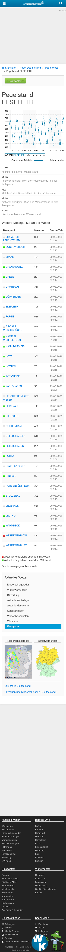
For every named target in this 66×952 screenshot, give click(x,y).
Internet (8, 927)
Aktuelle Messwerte (18, 605)
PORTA (10, 455)
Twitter (41, 927)
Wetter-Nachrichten (18, 616)
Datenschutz (41, 885)
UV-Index (6, 860)
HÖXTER (11, 366)
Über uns (39, 874)
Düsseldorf (40, 839)
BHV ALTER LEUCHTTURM (11, 238)
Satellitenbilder (15, 610)
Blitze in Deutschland (19, 685)
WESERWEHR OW (16, 535)
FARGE (10, 316)
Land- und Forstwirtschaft (17, 941)
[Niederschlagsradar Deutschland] (18, 661)
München (39, 857)
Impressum (40, 881)
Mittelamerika (8, 888)
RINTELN (11, 475)
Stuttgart (39, 860)
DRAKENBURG (14, 266)
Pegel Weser (52, 67)
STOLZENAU (13, 495)
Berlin (38, 825)
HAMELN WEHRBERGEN (12, 338)
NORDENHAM (14, 426)
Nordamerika (8, 885)
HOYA (9, 356)
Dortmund (40, 832)
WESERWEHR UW (16, 545)
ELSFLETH (12, 306)
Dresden (39, 836)
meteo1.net (40, 878)
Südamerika (7, 892)
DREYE (10, 276)
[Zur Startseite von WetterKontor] (33, 3)
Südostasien (8, 902)
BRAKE (10, 256)
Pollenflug (6, 857)
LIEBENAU (12, 406)
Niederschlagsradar (18, 584)
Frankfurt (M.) (41, 846)
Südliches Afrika (9, 881)
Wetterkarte (7, 825)
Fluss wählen (14, 81)
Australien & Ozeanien (12, 909)
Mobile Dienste (12, 930)
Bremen (39, 829)
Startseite (10, 67)
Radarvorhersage (10, 836)
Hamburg (39, 850)
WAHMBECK (13, 525)
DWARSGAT (12, 286)
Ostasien (6, 906)
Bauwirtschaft (11, 934)
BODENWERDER (15, 246)
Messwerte (7, 850)
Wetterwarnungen (17, 589)
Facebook (43, 923)
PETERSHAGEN (15, 446)
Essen (38, 843)
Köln (37, 853)
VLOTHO (10, 515)
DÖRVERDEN (13, 296)
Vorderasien (7, 895)
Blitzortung (13, 595)
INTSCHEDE (13, 376)
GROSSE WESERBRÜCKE (12, 328)
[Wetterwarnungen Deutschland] (48, 661)
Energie (8, 937)
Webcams (12, 621)
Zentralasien (8, 899)
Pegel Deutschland (30, 67)
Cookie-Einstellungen (45, 888)
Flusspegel (13, 626)
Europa (5, 874)
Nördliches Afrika (10, 878)
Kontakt (38, 892)
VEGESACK (12, 505)
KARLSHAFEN (14, 386)
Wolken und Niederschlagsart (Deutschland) (31, 692)
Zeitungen (10, 923)
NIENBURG (12, 416)
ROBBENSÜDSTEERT (18, 485)
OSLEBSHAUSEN (15, 436)
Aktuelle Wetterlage (18, 600)
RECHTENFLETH (15, 465)
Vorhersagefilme (9, 839)
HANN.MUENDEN (16, 346)
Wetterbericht (8, 829)
